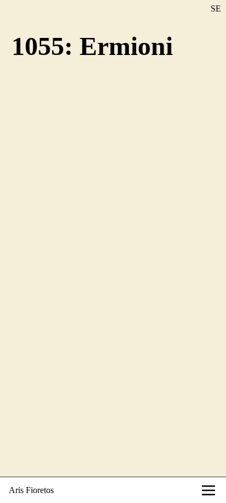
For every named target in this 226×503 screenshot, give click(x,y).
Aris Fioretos (31, 490)
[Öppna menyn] (208, 490)
